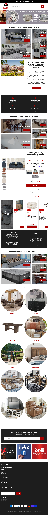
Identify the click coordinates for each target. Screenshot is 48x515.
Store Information (19, 508)
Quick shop (17, 227)
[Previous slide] (3, 17)
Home (3, 508)
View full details (36, 196)
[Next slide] (45, 17)
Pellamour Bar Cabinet (18, 214)
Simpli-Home (29, 218)
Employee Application (41, 508)
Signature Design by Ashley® (19, 215)
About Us (7, 508)
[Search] (42, 6)
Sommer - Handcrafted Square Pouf (31, 217)
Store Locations (25, 508)
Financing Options (33, 508)
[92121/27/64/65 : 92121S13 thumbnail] (4, 159)
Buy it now (35, 185)
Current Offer (12, 508)
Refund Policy (28, 510)
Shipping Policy (22, 510)
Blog (18, 510)
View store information (31, 192)
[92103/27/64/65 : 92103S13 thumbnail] (4, 175)
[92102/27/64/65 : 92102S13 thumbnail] (4, 168)
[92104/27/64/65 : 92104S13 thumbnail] (4, 184)
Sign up (18, 493)
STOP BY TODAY (36, 87)
